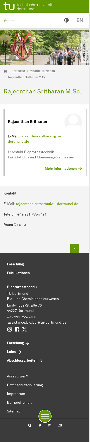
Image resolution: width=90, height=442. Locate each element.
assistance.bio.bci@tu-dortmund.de (37, 322)
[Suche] (30, 425)
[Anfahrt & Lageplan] (39, 425)
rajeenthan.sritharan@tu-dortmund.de (47, 204)
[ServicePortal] (49, 425)
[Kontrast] (66, 20)
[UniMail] (60, 425)
